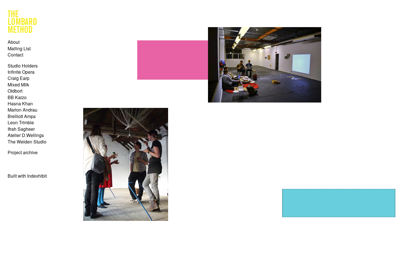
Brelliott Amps (22, 116)
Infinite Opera (21, 72)
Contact (15, 54)
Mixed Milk (18, 84)
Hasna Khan (20, 103)
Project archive (23, 152)
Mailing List (19, 48)
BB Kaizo (17, 97)
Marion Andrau (22, 109)
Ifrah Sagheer (21, 129)
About (14, 42)
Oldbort (15, 91)
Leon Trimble (21, 122)
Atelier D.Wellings (26, 135)
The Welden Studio (27, 141)
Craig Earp (18, 78)
